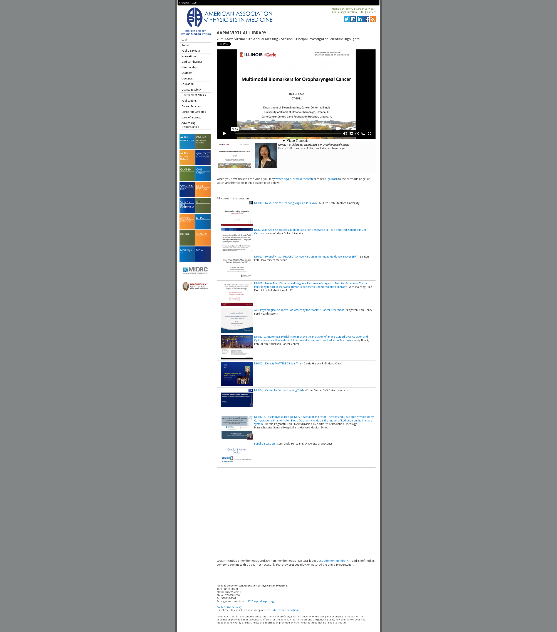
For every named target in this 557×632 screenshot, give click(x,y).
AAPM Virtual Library (241, 33)
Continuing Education (344, 11)
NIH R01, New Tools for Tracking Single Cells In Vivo (285, 203)
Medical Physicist (191, 62)
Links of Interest (191, 117)
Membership (189, 67)
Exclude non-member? (333, 561)
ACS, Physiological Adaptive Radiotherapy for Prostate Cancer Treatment (299, 310)
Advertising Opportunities (190, 125)
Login (194, 2)
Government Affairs (193, 95)
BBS (362, 11)
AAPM (185, 45)
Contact (371, 11)
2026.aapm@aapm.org (261, 601)
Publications (188, 101)
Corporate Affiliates (193, 112)
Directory (347, 8)
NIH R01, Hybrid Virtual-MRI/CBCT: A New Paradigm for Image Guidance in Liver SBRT (306, 256)
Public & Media (190, 50)
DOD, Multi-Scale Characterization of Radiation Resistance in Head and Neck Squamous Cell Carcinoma (310, 231)
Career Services (365, 8)
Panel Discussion (264, 443)
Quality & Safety (191, 89)
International (189, 56)
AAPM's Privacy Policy (229, 606)
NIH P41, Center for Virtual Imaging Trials (279, 390)
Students (186, 73)
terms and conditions (286, 610)
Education (187, 84)
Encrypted (184, 2)
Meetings (187, 78)
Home (335, 8)
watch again (283, 179)
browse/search (303, 179)
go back (332, 179)
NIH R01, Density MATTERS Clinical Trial (278, 363)
